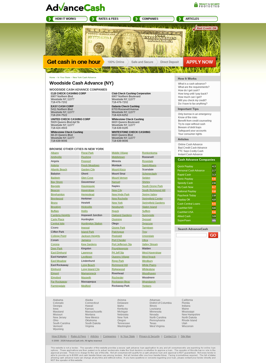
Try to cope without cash (191, 124)
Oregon (121, 320)
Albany (55, 152)
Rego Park (118, 261)
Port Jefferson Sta (122, 244)
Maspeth (86, 277)
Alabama (58, 300)
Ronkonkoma (149, 152)
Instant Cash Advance (190, 154)
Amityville (56, 157)
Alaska (89, 300)
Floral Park (87, 152)
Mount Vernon (120, 177)
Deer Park (56, 248)
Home (52, 77)
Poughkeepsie (120, 248)
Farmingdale (58, 285)
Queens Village (120, 256)
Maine (185, 308)
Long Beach (88, 265)
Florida (186, 302)
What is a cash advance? (192, 83)
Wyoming (58, 329)
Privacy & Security (206, 4)
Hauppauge (88, 186)
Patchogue (118, 231)
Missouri (58, 314)
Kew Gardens (89, 244)
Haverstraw (87, 190)
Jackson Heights (90, 236)
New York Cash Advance (84, 77)
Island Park (87, 231)
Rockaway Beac (121, 281)
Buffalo (55, 211)
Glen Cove (87, 177)
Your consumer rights (190, 134)
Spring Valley (149, 194)
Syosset (146, 219)
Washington (124, 326)
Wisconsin (187, 326)
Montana (90, 314)
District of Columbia (161, 302)
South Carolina (61, 323)
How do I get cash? (189, 90)
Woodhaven (149, 273)
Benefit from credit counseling (195, 120)
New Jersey (59, 317)
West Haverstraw (151, 252)
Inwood (85, 227)
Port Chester (119, 240)
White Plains (149, 265)
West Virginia (157, 326)
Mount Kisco (119, 169)
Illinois (153, 305)
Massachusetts (93, 311)
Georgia (57, 305)
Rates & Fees (108, 18)
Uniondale (148, 236)
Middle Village (120, 152)
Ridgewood (118, 269)
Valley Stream (150, 244)
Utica (145, 240)
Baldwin (55, 177)
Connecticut (92, 302)
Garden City (88, 169)
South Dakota (93, 323)
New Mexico (92, 317)
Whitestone (148, 269)
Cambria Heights (60, 215)
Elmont (55, 273)
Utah (184, 323)
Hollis (84, 211)
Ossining (117, 219)
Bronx (54, 202)
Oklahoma (91, 320)
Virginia (89, 326)
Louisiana (155, 308)
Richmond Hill (120, 265)
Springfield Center (152, 198)
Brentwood (57, 198)
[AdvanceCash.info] (75, 7)
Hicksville (86, 206)
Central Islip (57, 223)
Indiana (186, 305)
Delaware (122, 302)
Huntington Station (91, 223)
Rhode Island (189, 320)
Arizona (121, 300)
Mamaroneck (88, 273)
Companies (150, 18)
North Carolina (158, 317)
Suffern (146, 211)
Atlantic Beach (59, 169)
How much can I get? (190, 97)
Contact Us (170, 336)
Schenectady (149, 173)
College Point (58, 236)
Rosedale (147, 161)
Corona (55, 244)
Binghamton (58, 194)
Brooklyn (56, 206)
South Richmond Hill (153, 190)
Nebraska (122, 314)
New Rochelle (120, 198)
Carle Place (57, 219)
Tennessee (123, 323)
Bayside (55, 186)
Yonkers (146, 285)
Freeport (86, 161)
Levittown (86, 256)
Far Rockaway (59, 281)
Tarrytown (147, 227)
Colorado (58, 302)
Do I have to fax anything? (192, 103)
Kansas (89, 308)
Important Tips (188, 109)
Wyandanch (149, 281)
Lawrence (86, 252)
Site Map (186, 336)
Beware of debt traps (189, 127)
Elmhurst (56, 269)
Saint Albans (149, 165)
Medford (86, 285)
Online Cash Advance (190, 144)
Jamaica (86, 240)
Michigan (122, 311)
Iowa (55, 308)
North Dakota (189, 317)
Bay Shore (57, 182)
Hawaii (89, 305)
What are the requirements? (193, 87)
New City (117, 190)
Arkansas (155, 300)
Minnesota (155, 311)
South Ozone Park (152, 186)
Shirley (146, 182)
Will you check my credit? (192, 100)
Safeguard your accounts (192, 130)
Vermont (57, 326)
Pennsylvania (157, 320)
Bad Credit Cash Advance (192, 147)
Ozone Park (118, 227)
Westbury (147, 261)
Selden (146, 177)
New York (117, 202)
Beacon (55, 190)
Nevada (154, 314)
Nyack (115, 211)
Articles (192, 18)
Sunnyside (148, 215)
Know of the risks (187, 117)
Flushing (86, 157)
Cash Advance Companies (196, 159)
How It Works (65, 18)
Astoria (55, 165)
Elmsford (56, 277)
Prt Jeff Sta (118, 252)
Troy (144, 231)
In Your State (64, 77)
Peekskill (117, 236)
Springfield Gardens (153, 202)
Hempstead (87, 194)
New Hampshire (191, 314)
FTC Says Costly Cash (190, 151)
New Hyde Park (120, 194)
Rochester (117, 277)
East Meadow (58, 261)
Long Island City (90, 269)
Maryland (58, 311)
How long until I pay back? (193, 93)
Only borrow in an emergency (194, 114)
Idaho (120, 305)
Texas (153, 323)
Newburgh (118, 206)
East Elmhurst (58, 252)
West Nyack (148, 256)
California (187, 300)
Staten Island (149, 206)
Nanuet (116, 182)
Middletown (118, 157)
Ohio (55, 320)
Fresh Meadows (90, 165)
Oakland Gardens (122, 215)
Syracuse (147, 223)
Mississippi (188, 311)
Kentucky (122, 308)
